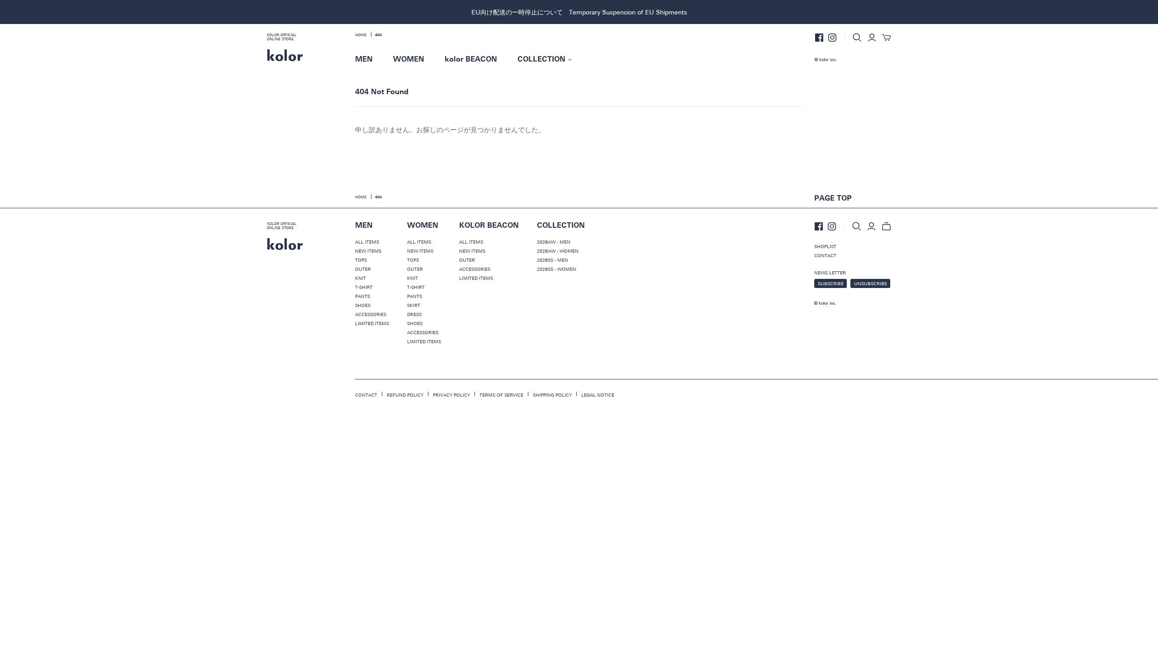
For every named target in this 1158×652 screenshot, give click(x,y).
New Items (368, 251)
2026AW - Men (553, 242)
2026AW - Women (558, 251)
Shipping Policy (552, 395)
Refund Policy (405, 395)
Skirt (413, 305)
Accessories (370, 314)
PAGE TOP (833, 198)
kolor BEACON (471, 59)
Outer (363, 269)
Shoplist (825, 246)
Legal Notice (597, 395)
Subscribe (831, 283)
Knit (360, 278)
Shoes (362, 305)
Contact (825, 255)
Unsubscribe (870, 283)
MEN (364, 59)
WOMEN (408, 59)
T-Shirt (364, 287)
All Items (367, 242)
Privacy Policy (451, 395)
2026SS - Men (552, 260)
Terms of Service (501, 395)
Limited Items (372, 323)
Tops (361, 260)
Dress (414, 314)
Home (360, 35)
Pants (362, 296)
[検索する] (857, 37)
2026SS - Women (556, 269)
